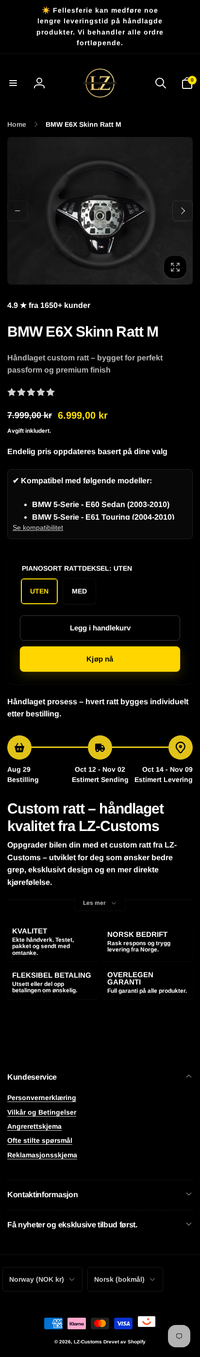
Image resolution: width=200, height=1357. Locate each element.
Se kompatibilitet (38, 527)
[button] (13, 83)
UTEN (39, 591)
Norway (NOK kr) (36, 1279)
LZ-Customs (88, 1341)
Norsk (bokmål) (119, 1279)
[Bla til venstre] (17, 211)
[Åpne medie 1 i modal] (100, 211)
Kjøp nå (99, 659)
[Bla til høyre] (182, 211)
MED (79, 591)
